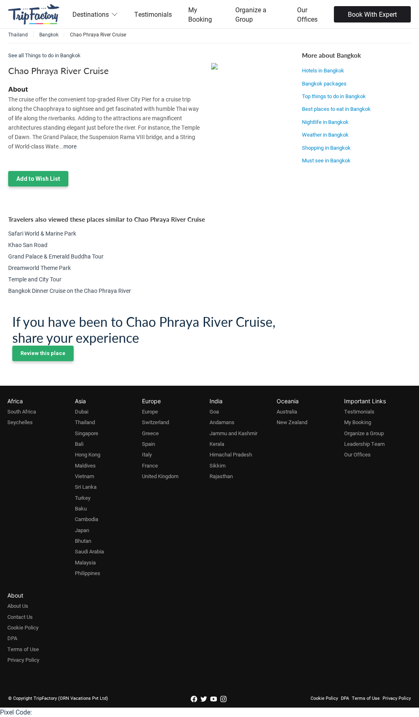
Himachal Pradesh (231, 454)
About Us (17, 605)
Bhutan (83, 540)
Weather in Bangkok (325, 134)
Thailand (85, 422)
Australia (287, 411)
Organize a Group (250, 14)
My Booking (200, 14)
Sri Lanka (86, 486)
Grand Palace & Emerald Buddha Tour (56, 256)
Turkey (82, 497)
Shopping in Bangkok (326, 147)
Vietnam (84, 476)
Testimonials (153, 14)
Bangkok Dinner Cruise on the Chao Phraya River (69, 290)
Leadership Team (364, 443)
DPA (12, 638)
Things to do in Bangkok (53, 55)
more (70, 146)
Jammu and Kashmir (233, 433)
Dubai (81, 411)
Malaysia (85, 562)
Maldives (85, 465)
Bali (79, 443)
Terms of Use (23, 649)
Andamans (222, 422)
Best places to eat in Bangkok (336, 108)
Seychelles (20, 422)
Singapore (86, 433)
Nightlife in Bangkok (325, 122)
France (150, 465)
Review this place (42, 353)
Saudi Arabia (89, 551)
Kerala (217, 443)
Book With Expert (372, 14)
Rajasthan (221, 476)
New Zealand (292, 422)
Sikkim (217, 465)
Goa (214, 411)
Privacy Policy (23, 659)
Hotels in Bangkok (323, 70)
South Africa (21, 411)
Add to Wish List (38, 178)
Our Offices (307, 14)
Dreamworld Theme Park (39, 268)
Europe (150, 411)
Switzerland (155, 422)
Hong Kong (87, 454)
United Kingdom (160, 476)
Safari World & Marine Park (42, 233)
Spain (148, 443)
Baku (81, 508)
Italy (147, 454)
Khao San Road (27, 245)
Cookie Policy (22, 627)
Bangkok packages (324, 83)
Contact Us (20, 616)
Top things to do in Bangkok (334, 96)
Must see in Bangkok (326, 160)
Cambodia (86, 519)
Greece (150, 433)
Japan (82, 530)
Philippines (87, 573)
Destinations (90, 14)
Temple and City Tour (34, 279)
